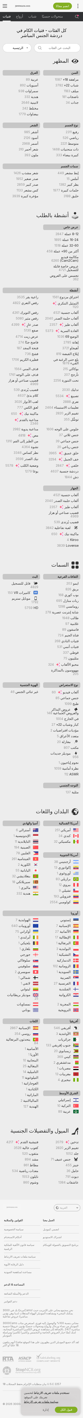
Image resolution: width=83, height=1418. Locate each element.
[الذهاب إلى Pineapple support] (7, 1370)
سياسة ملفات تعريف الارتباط (20, 1256)
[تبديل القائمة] (5, 6)
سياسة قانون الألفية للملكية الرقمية (19, 1246)
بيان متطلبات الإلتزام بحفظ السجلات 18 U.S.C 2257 (32, 1384)
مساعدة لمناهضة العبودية (17, 1272)
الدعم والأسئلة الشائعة (16, 1293)
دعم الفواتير (10, 1301)
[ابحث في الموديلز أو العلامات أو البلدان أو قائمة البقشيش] (77, 16)
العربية (63, 1207)
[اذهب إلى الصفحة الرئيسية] (26, 6)
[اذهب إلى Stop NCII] (28, 1370)
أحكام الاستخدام (12, 1237)
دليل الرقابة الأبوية (14, 1264)
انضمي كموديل (51, 1229)
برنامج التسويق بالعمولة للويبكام (60, 1244)
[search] (57, 47)
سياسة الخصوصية (13, 1229)
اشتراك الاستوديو (52, 1237)
